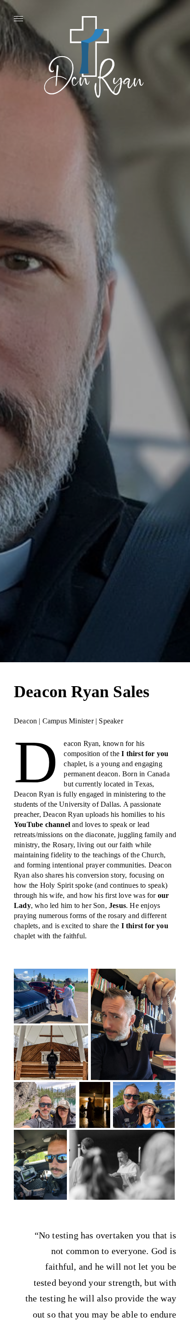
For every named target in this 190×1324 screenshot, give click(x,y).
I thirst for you (144, 753)
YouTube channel (42, 824)
